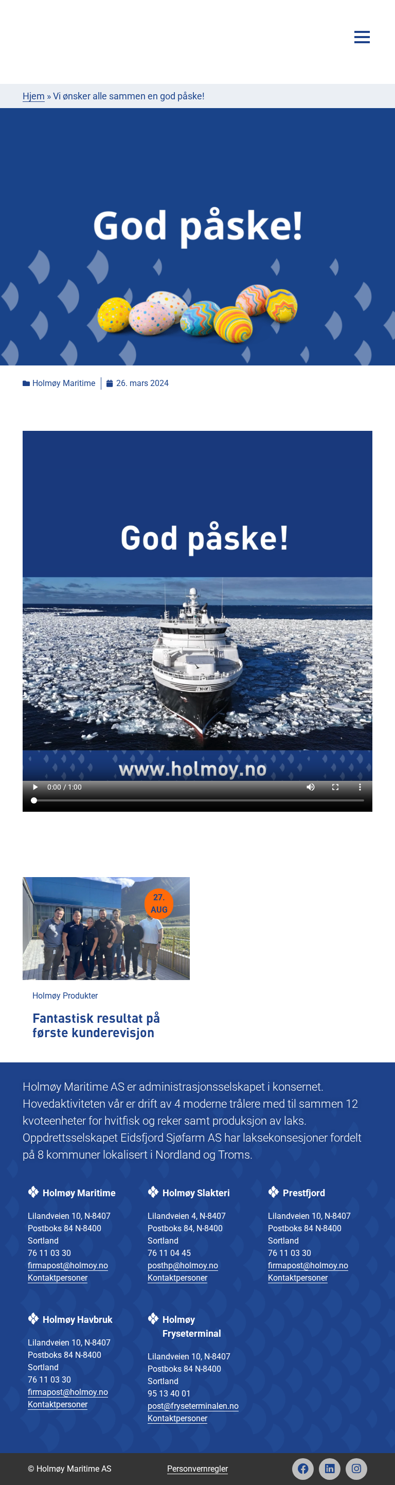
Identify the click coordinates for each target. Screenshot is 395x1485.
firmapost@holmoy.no (68, 1265)
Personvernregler (197, 1469)
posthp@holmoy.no (183, 1265)
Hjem (34, 96)
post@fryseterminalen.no (193, 1406)
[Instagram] (356, 1469)
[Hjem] (61, 36)
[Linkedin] (329, 1469)
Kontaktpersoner (57, 1278)
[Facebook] (303, 1469)
